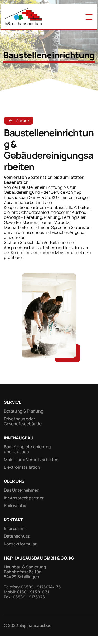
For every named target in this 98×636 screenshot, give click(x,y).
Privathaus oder (20, 419)
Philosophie (15, 505)
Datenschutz (17, 536)
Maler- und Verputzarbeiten (31, 459)
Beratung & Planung (23, 411)
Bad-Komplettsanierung (27, 447)
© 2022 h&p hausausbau (28, 625)
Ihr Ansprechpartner (24, 498)
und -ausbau (16, 452)
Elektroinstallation (22, 467)
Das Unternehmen (21, 490)
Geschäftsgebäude (23, 424)
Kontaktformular (20, 544)
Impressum (15, 528)
